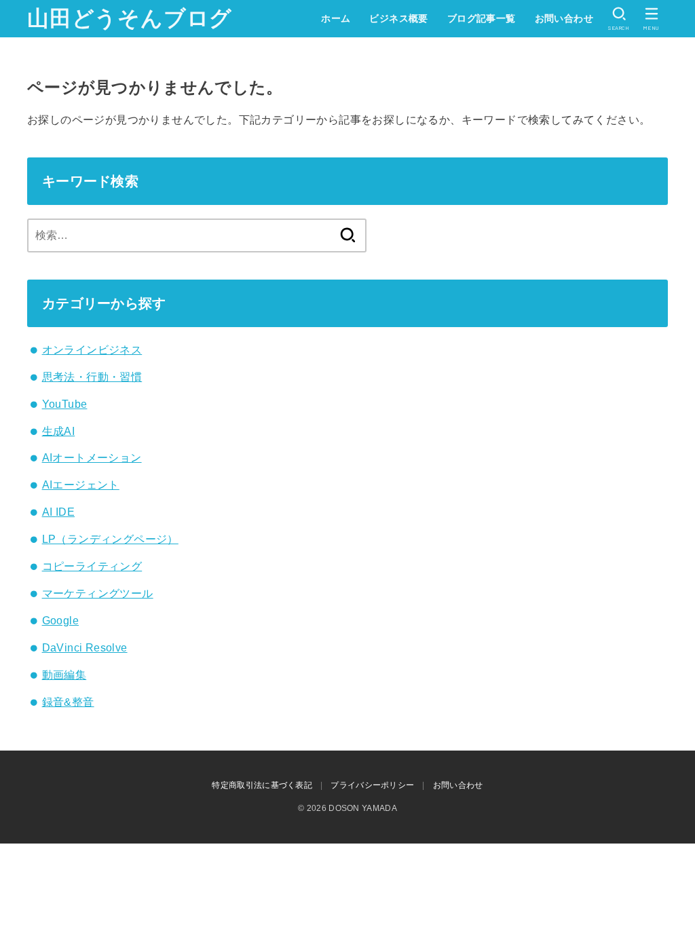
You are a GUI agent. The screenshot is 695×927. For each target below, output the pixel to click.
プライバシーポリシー (372, 785)
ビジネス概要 (398, 18)
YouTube (65, 404)
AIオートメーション (92, 457)
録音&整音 (68, 702)
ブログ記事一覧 (481, 18)
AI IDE (58, 512)
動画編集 (64, 675)
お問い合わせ (564, 18)
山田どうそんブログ (129, 18)
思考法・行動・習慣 (92, 377)
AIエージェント (80, 485)
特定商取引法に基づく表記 (262, 785)
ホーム (335, 18)
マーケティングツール (97, 593)
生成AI (58, 431)
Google (60, 620)
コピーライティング (92, 566)
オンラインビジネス (92, 350)
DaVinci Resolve (85, 648)
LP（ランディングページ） (110, 539)
